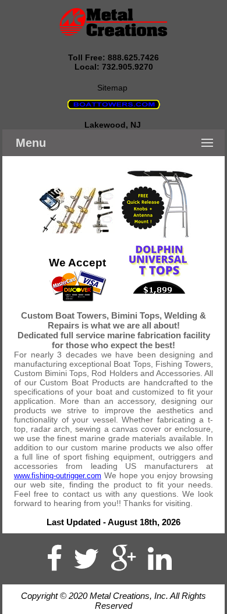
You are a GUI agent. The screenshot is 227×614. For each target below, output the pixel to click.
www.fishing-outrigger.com (57, 475)
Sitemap (113, 87)
